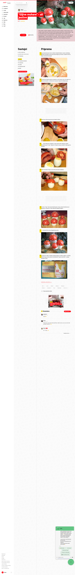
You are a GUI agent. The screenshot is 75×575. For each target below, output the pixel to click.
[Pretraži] (26, 3)
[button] (7, 16)
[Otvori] (11, 572)
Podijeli (71, 2)
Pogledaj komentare (66, 333)
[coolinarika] (7, 2)
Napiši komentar (67, 311)
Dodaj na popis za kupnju (22, 71)
